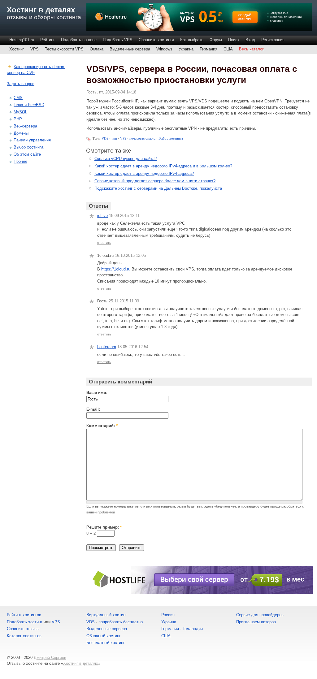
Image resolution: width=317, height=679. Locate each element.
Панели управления (32, 140)
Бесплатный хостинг (105, 642)
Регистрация (272, 39)
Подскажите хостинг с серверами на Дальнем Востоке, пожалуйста (158, 188)
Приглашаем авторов (256, 622)
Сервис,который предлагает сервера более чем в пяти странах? (154, 181)
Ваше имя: (96, 392)
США (228, 49)
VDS (105, 138)
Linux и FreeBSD (29, 104)
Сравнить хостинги (156, 39)
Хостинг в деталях (41, 10)
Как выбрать (191, 39)
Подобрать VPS (117, 39)
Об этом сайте (27, 154)
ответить (104, 242)
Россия (168, 614)
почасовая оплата (142, 138)
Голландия (193, 628)
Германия (208, 49)
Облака (96, 49)
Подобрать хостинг (24, 622)
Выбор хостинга (170, 138)
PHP (18, 119)
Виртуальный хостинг (106, 614)
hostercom (106, 346)
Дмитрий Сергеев (50, 657)
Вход (250, 39)
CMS (18, 97)
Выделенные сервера (130, 49)
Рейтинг (47, 39)
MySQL (20, 112)
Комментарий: (102, 425)
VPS (34, 49)
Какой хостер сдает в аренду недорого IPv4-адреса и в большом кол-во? (163, 166)
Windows (164, 49)
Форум (216, 39)
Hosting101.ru (21, 39)
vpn (114, 138)
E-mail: (93, 409)
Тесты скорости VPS (64, 49)
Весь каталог (251, 49)
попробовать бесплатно (120, 622)
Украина (186, 49)
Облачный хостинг (103, 636)
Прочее (20, 161)
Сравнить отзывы (23, 628)
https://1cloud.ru (115, 269)
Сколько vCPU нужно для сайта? (125, 158)
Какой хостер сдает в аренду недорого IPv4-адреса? (144, 173)
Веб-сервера (25, 126)
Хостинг (16, 49)
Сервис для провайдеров (260, 614)
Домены (21, 133)
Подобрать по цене (79, 39)
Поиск (233, 39)
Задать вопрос (20, 83)
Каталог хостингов (24, 636)
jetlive (102, 215)
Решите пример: (104, 527)
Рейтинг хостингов (24, 614)
